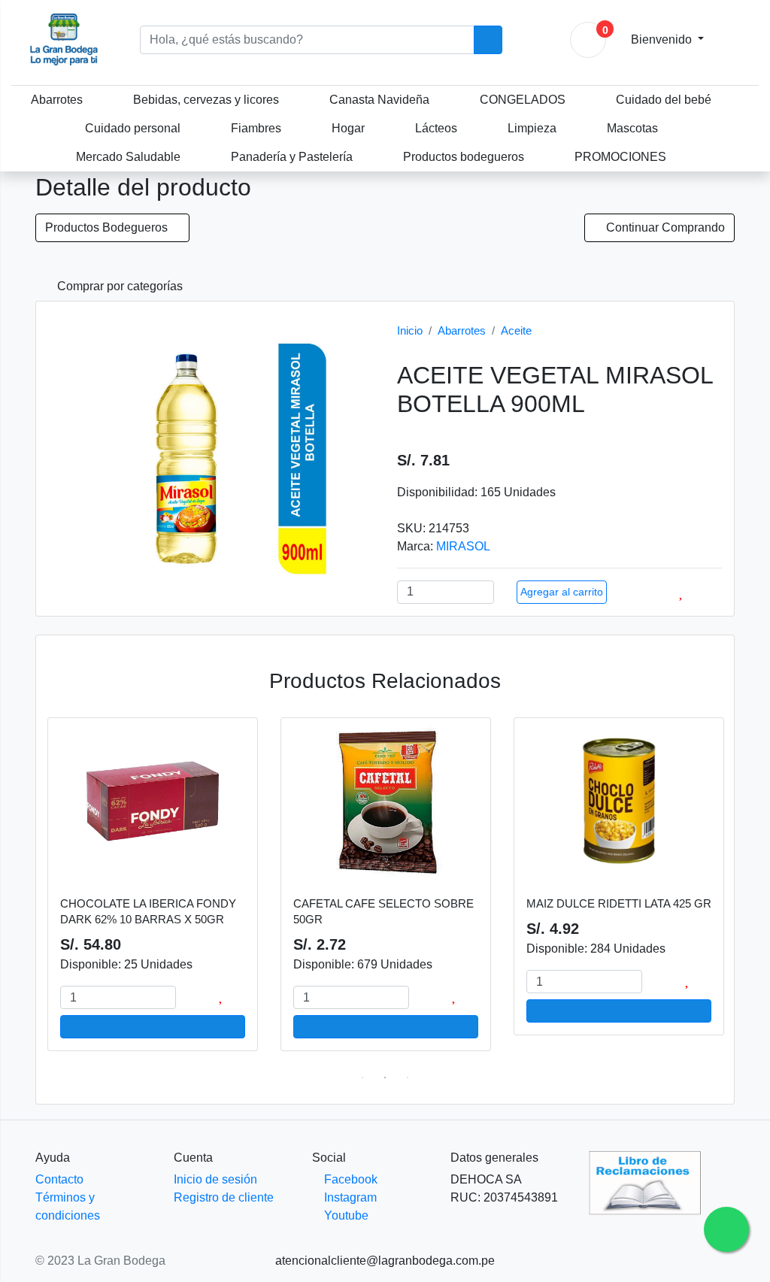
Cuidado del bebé (663, 99)
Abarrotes (57, 99)
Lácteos (436, 128)
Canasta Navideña (379, 99)
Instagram (349, 1197)
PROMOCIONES (620, 156)
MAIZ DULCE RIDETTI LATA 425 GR (618, 903)
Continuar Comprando (664, 227)
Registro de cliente (224, 1197)
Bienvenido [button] (663, 39)
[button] (113, 286)
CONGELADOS (522, 99)
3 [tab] (407, 1077)
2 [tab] (385, 1077)
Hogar (348, 128)
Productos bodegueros (463, 156)
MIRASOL (463, 546)
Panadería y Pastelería (292, 156)
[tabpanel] (152, 891)
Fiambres (256, 128)
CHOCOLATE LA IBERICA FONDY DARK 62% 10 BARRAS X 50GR (148, 911)
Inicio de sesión (215, 1179)
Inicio (410, 330)
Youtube (344, 1215)
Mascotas (632, 128)
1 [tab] (362, 1077)
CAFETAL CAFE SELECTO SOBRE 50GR (383, 911)
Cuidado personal (132, 128)
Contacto (59, 1179)
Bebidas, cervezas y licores (206, 99)
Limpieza (532, 128)
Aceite (516, 330)
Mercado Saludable (128, 156)
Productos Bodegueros (108, 227)
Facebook (349, 1179)
